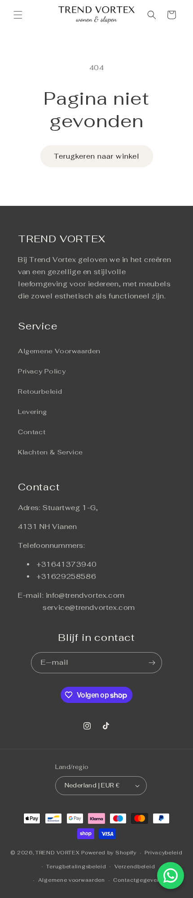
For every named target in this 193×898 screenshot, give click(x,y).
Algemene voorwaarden (71, 880)
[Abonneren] (152, 662)
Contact (31, 432)
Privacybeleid (163, 852)
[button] (18, 15)
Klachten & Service (50, 452)
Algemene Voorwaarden (59, 351)
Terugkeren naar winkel (97, 156)
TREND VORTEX (57, 852)
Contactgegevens (138, 880)
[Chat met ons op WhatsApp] (170, 875)
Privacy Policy (42, 371)
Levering (32, 412)
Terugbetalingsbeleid (76, 866)
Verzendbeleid (134, 866)
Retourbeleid (40, 391)
